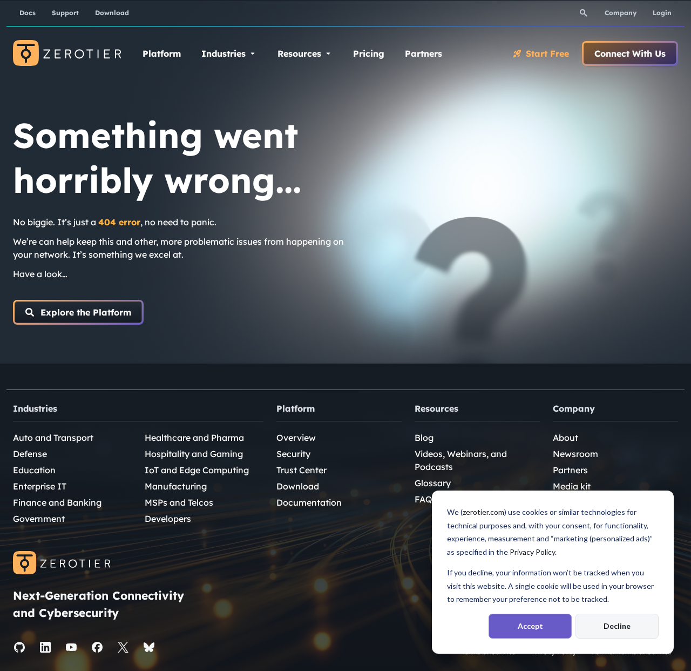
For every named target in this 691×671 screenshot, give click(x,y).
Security (293, 453)
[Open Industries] (252, 53)
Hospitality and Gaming (194, 453)
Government (39, 518)
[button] (78, 312)
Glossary (433, 483)
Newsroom (575, 453)
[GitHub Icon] (19, 647)
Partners (570, 470)
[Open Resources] (328, 53)
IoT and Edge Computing (197, 470)
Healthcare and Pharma (194, 437)
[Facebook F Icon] (97, 647)
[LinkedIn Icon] (45, 647)
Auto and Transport (53, 437)
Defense (30, 453)
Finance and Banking (57, 502)
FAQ (423, 499)
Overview (296, 437)
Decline (617, 625)
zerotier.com (483, 511)
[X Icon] (123, 647)
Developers (168, 518)
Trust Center (301, 470)
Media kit (572, 486)
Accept (530, 625)
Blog (424, 437)
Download (297, 486)
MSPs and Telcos (179, 502)
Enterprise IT (39, 486)
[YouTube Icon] (71, 647)
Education (34, 470)
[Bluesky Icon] (149, 647)
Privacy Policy (532, 551)
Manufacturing (176, 486)
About (565, 437)
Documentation (309, 502)
